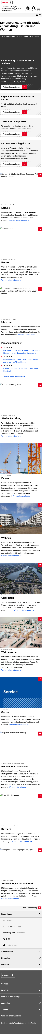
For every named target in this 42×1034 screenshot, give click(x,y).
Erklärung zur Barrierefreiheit (14, 933)
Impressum (7, 920)
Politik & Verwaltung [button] (10, 997)
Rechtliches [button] (6, 914)
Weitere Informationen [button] (11, 1016)
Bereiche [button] (5, 964)
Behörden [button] (5, 990)
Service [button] (4, 984)
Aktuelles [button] (5, 1003)
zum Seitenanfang (30, 908)
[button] (38, 15)
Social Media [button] (7, 952)
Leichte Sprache (12, 945)
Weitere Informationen (11, 87)
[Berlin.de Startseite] (7, 2)
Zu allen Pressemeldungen (12, 376)
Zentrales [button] (5, 958)
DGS (8, 939)
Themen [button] (4, 1009)
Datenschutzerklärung (12, 926)
